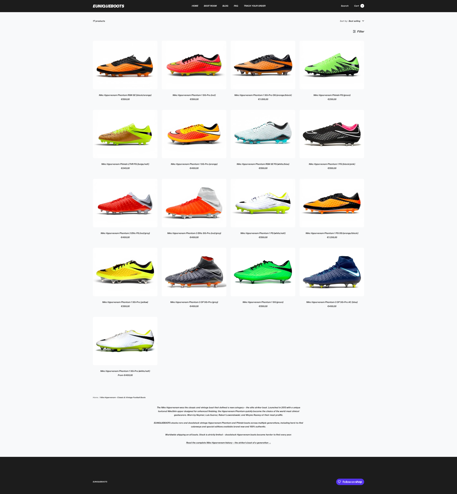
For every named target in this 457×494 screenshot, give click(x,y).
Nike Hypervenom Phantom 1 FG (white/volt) (262, 233)
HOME (195, 5)
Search (344, 5)
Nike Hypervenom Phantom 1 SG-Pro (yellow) (125, 302)
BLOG (225, 5)
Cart (358, 5)
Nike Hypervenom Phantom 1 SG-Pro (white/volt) (125, 371)
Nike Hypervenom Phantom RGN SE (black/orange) (125, 95)
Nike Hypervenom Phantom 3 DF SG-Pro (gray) (194, 302)
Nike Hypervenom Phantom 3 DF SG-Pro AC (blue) (332, 302)
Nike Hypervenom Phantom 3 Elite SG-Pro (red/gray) (194, 233)
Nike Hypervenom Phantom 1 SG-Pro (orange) (194, 164)
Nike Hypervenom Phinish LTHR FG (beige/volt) (125, 164)
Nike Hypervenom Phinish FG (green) (331, 95)
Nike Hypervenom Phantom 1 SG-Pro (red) (194, 95)
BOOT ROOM (210, 5)
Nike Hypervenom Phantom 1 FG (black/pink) (332, 164)
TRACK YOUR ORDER (254, 5)
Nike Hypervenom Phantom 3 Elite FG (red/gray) (125, 233)
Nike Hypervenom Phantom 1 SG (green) (263, 302)
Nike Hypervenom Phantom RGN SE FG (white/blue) (263, 164)
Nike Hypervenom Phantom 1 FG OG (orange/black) (332, 233)
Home (95, 397)
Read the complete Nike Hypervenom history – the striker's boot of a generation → (228, 442)
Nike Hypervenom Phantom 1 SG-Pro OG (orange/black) (263, 95)
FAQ (236, 5)
